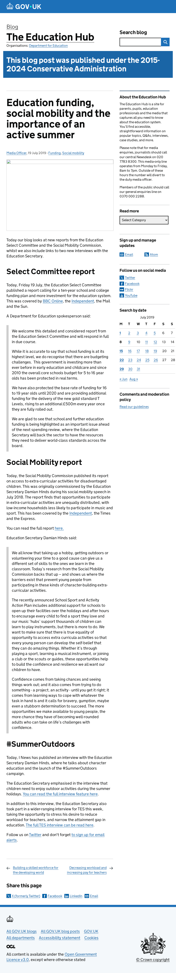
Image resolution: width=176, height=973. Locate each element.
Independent (82, 301)
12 (155, 342)
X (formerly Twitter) (26, 896)
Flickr (129, 289)
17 (138, 351)
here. (59, 528)
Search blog (133, 32)
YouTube (131, 295)
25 (147, 360)
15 (121, 351)
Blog (12, 26)
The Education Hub (50, 37)
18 (147, 351)
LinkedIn (76, 896)
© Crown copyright (153, 959)
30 (130, 369)
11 (146, 342)
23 (130, 360)
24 (139, 360)
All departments (20, 937)
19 (155, 351)
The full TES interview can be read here (59, 825)
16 (130, 351)
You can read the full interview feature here (60, 793)
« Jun (123, 379)
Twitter (35, 834)
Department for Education (48, 46)
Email (94, 896)
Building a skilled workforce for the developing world (35, 870)
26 (156, 360)
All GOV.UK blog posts (60, 931)
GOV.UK (91, 931)
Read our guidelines (134, 407)
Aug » (133, 379)
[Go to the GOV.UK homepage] (23, 7)
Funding (54, 153)
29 (122, 369)
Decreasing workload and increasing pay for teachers (87, 870)
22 (122, 360)
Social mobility (73, 153)
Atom (154, 254)
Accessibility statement (59, 937)
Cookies (91, 937)
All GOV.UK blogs (21, 931)
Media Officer (16, 153)
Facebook (55, 896)
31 (138, 369)
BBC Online (53, 301)
